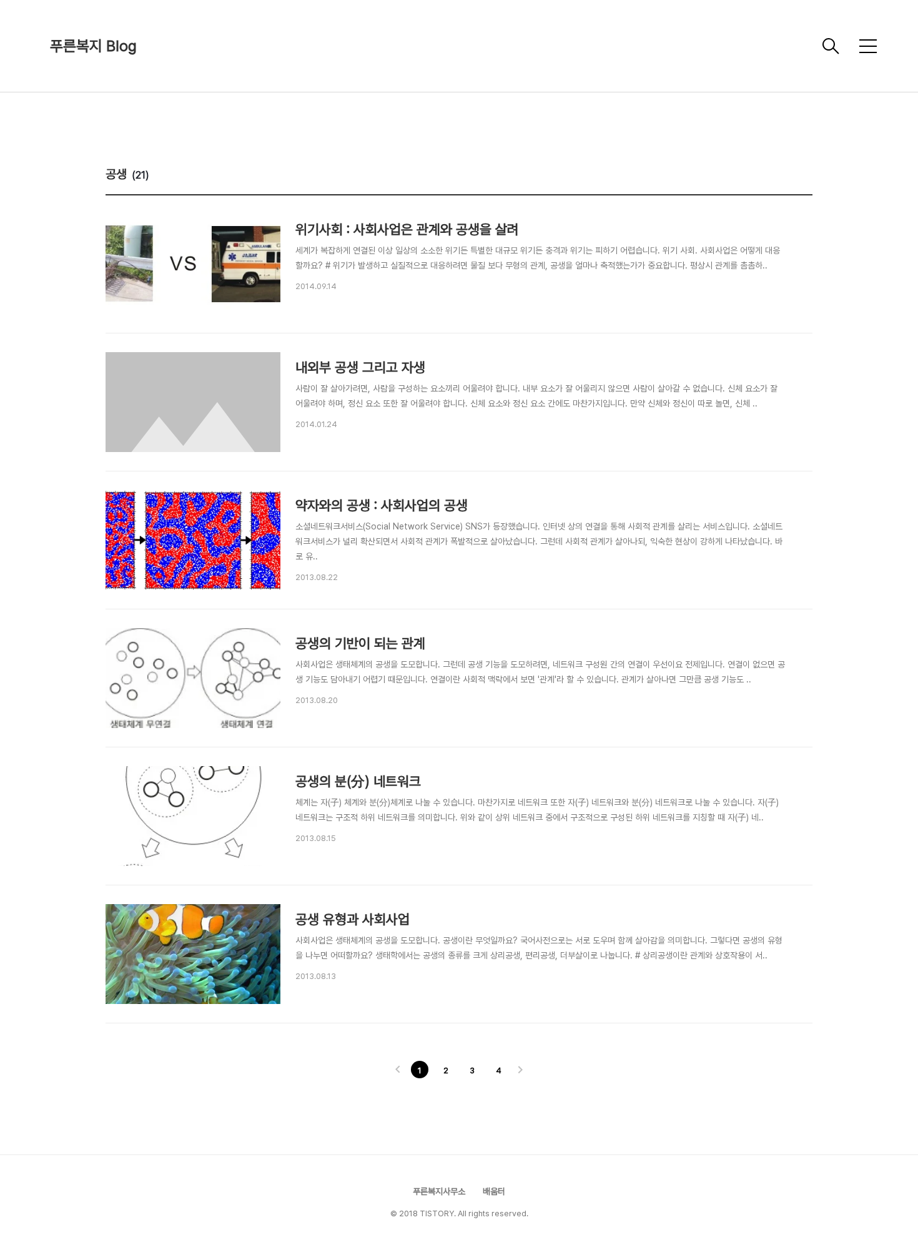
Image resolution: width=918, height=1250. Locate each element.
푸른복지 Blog (93, 46)
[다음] (520, 1071)
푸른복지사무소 (440, 1191)
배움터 (494, 1191)
